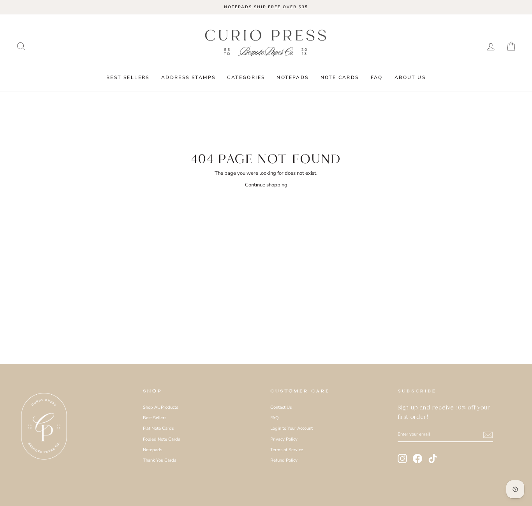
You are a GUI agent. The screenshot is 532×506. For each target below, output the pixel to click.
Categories (246, 77)
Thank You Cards (159, 460)
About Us (410, 77)
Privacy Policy (284, 439)
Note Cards (340, 77)
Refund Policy (284, 460)
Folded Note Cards (161, 439)
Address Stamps (188, 77)
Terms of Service (286, 450)
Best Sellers (128, 77)
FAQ (377, 77)
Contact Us (281, 407)
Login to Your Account (291, 428)
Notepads (292, 77)
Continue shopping (266, 184)
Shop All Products (160, 407)
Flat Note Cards (158, 428)
